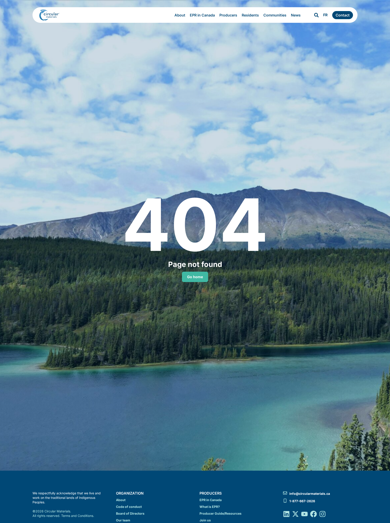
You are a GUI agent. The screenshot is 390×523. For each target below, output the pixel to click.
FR (325, 15)
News (296, 15)
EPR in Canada (202, 15)
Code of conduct (129, 507)
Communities (274, 15)
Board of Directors (130, 513)
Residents (250, 15)
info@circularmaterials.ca (309, 493)
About (179, 15)
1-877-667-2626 (302, 501)
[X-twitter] (295, 514)
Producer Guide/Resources (220, 513)
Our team (123, 520)
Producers (228, 15)
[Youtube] (304, 514)
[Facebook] (313, 514)
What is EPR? (210, 507)
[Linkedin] (286, 514)
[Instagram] (322, 514)
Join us (205, 520)
